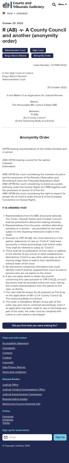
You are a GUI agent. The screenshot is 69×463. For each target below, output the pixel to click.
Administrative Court (15, 50)
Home (10, 13)
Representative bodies (15, 399)
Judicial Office (10, 384)
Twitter (6, 423)
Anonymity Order (42, 55)
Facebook (7, 416)
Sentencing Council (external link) (21, 404)
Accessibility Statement (15, 343)
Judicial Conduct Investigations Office (23, 389)
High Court (38, 50)
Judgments (21, 13)
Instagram (7, 419)
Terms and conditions (14, 372)
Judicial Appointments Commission (22, 394)
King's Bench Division (15, 55)
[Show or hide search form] (54, 5)
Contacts (7, 353)
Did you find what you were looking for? (34, 325)
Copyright (7, 362)
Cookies (7, 357)
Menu (61, 4)
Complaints (8, 348)
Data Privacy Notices (13, 367)
